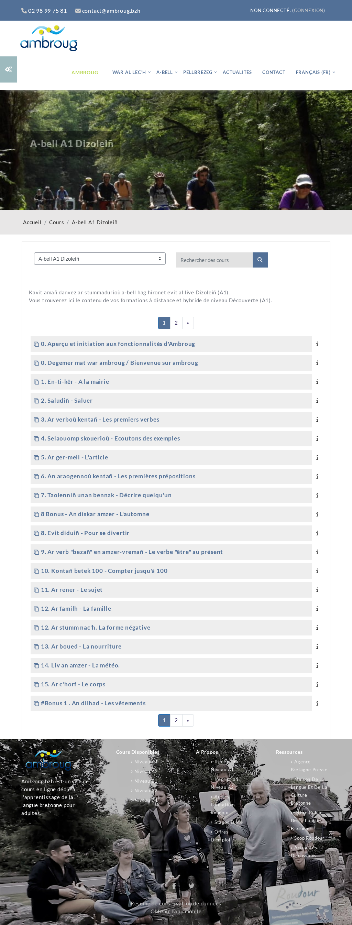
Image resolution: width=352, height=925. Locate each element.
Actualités (237, 72)
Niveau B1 (145, 781)
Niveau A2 (146, 771)
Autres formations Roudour (223, 804)
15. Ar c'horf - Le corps (73, 684)
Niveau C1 (146, 800)
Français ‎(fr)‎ (313, 72)
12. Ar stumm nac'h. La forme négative (95, 627)
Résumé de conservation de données (176, 903)
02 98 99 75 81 (47, 10)
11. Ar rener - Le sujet (72, 589)
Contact (274, 72)
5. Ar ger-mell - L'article (74, 457)
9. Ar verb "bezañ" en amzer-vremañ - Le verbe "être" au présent (132, 551)
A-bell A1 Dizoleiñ (94, 222)
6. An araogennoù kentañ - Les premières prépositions (118, 476)
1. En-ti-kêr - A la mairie (75, 381)
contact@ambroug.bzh (111, 10)
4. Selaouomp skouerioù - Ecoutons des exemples (110, 438)
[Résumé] (318, 344)
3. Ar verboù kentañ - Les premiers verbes (100, 419)
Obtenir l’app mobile (176, 911)
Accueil (32, 222)
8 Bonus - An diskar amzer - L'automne (95, 514)
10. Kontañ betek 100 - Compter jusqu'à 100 (104, 570)
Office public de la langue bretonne (306, 820)
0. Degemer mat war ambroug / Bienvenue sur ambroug (119, 362)
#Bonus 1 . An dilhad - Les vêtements (93, 703)
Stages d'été (228, 822)
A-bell (164, 72)
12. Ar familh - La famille (76, 608)
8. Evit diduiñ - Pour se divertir (85, 532)
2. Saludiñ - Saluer (67, 400)
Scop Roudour (309, 838)
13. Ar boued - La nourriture (81, 646)
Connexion (308, 10)
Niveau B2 (145, 790)
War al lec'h (129, 72)
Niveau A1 (146, 761)
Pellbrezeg (197, 72)
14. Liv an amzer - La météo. (80, 665)
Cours (56, 222)
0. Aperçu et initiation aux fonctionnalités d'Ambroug (118, 343)
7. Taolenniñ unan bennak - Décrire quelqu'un (106, 495)
